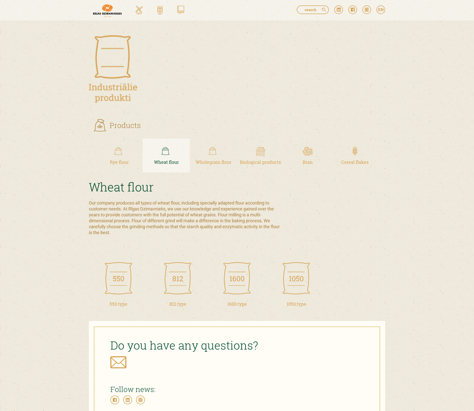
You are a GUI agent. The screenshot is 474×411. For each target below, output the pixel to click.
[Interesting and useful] (180, 10)
